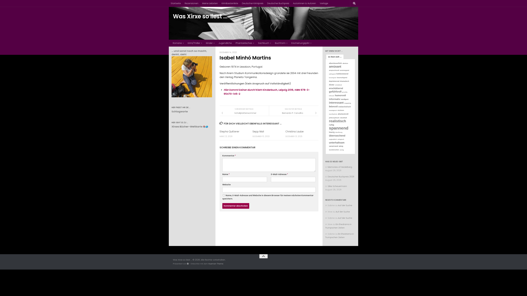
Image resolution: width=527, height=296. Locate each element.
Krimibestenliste (230, 3)
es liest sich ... (335, 57)
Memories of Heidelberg (340, 167)
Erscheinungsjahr (300, 43)
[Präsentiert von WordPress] (188, 264)
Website (226, 184)
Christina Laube (294, 131)
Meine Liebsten (210, 3)
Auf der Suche (345, 205)
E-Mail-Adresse (279, 174)
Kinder (209, 43)
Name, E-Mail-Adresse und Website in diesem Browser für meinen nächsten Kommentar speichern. (267, 197)
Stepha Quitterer (229, 131)
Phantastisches (244, 43)
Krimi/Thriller (194, 43)
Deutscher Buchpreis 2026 (341, 176)
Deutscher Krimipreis (252, 3)
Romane (177, 43)
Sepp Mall (258, 131)
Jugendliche (225, 43)
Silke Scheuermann (337, 186)
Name (226, 174)
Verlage (324, 3)
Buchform (280, 43)
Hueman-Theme (215, 263)
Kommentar (229, 155)
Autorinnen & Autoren (304, 3)
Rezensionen (191, 3)
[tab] (335, 56)
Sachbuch (263, 43)
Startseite (176, 3)
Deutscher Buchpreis (278, 3)
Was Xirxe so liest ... (200, 16)
